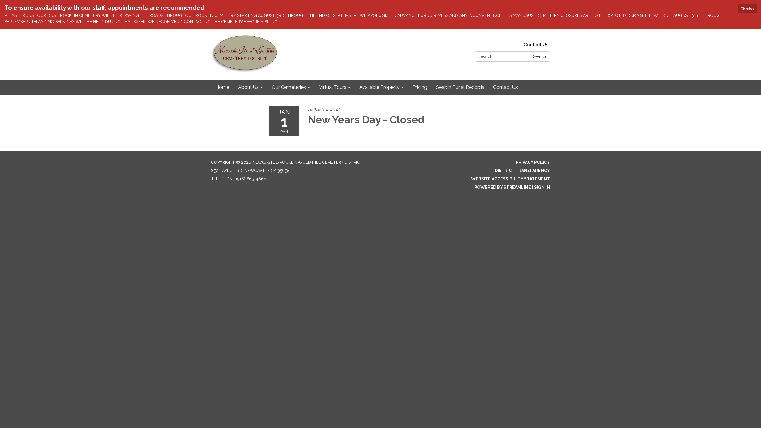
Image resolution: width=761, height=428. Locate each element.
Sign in (542, 187)
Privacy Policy (533, 162)
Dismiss (747, 9)
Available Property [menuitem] (379, 87)
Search (539, 56)
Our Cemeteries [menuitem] (289, 87)
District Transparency (522, 170)
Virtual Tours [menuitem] (332, 87)
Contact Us (536, 45)
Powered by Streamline (502, 187)
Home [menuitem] (222, 87)
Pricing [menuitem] (420, 87)
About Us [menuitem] (248, 87)
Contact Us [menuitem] (505, 87)
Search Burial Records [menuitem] (460, 87)
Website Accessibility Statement (510, 179)
